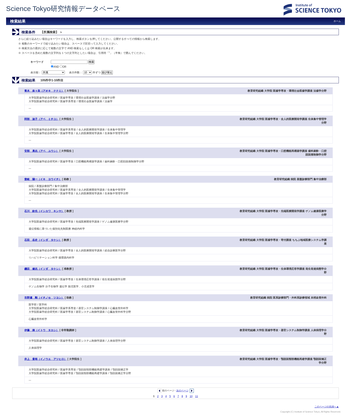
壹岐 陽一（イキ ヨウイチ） (42, 179)
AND (56, 66)
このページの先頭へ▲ (326, 406)
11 (196, 396)
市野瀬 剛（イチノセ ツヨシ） (44, 297)
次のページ (182, 390)
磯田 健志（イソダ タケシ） (42, 268)
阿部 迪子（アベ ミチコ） (41, 119)
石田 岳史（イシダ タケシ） (42, 239)
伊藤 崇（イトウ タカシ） (41, 330)
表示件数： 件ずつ (85, 72)
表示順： (36, 72)
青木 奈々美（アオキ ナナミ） (44, 90)
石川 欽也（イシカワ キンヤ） (44, 211)
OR (64, 66)
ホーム (337, 21)
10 (191, 396)
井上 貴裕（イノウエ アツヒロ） (45, 359)
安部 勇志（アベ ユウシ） (41, 150)
